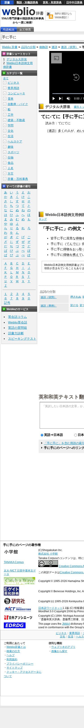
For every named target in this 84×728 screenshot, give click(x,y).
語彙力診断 (16, 333)
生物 (10, 157)
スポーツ (13, 152)
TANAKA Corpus (14, 562)
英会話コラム (17, 317)
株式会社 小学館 (48, 553)
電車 (10, 98)
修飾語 (43, 47)
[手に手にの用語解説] (8, 29)
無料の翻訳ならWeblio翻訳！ (63, 15)
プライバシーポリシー (19, 663)
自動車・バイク (18, 104)
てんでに (72, 244)
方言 (10, 173)
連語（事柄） (49, 305)
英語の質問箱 (17, 327)
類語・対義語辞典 (27, 2)
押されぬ (75, 296)
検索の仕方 (13, 651)
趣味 (10, 146)
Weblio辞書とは (16, 646)
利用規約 (11, 659)
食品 (10, 163)
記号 (7, 303)
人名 (10, 168)
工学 (10, 114)
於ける (74, 305)
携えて (77, 254)
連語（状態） (69, 47)
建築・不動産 (16, 120)
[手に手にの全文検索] (25, 29)
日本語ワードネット (50, 608)
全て (6, 78)
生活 (10, 136)
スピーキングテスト (22, 338)
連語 (54, 47)
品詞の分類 (28, 47)
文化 (10, 130)
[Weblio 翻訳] (49, 16)
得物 (79, 238)
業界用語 (13, 88)
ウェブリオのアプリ (63, 646)
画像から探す (59, 651)
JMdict (66, 623)
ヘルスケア (15, 141)
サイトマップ (14, 667)
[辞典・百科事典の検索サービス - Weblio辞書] (23, 14)
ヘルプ (10, 655)
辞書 (7, 2)
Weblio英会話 (17, 322)
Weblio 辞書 (9, 47)
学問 (10, 125)
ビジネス (13, 82)
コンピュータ (16, 93)
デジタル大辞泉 (57, 107)
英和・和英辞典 (52, 2)
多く (61, 130)
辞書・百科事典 (18, 179)
